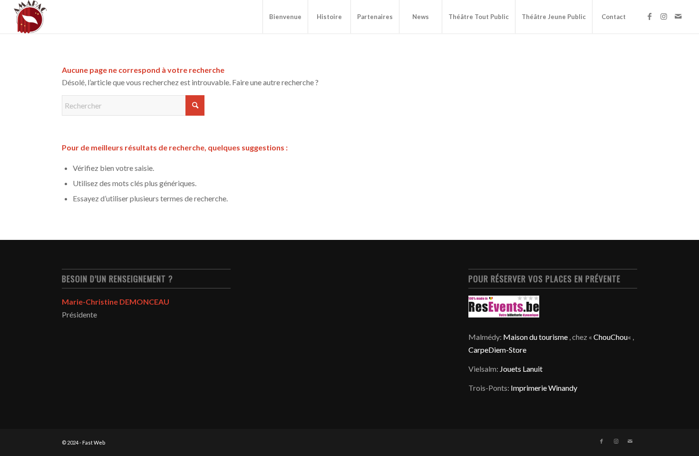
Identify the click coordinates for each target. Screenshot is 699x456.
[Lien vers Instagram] (664, 16)
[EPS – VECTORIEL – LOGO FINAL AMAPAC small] (30, 16)
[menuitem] (285, 16)
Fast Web (93, 442)
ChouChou (610, 336)
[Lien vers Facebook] (649, 16)
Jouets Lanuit (521, 368)
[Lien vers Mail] (678, 16)
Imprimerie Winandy (544, 387)
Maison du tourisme (535, 336)
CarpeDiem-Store (497, 349)
